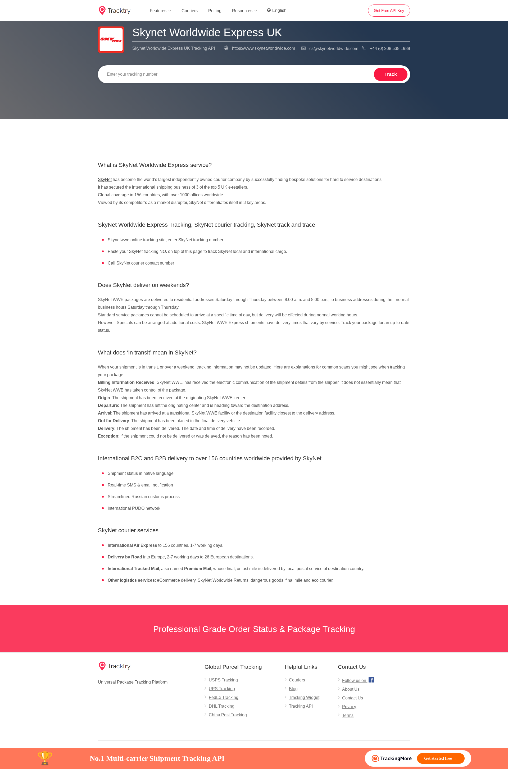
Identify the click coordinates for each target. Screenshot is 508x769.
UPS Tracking (222, 688)
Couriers (190, 10)
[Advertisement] (254, 132)
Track (390, 74)
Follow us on (358, 679)
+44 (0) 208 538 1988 (390, 48)
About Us (351, 689)
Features (158, 10)
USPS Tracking (223, 680)
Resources (242, 10)
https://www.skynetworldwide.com (263, 48)
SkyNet (105, 179)
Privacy (349, 706)
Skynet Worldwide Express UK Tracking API (173, 48)
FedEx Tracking (223, 697)
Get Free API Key (389, 10)
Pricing (214, 10)
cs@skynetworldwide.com (333, 48)
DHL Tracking (221, 706)
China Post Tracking (228, 715)
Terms (347, 715)
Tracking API (301, 706)
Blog (293, 688)
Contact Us (352, 698)
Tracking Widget (304, 697)
